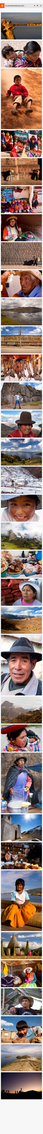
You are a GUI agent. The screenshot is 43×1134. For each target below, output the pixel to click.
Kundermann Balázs (14, 6)
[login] (35, 6)
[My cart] (37, 6)
